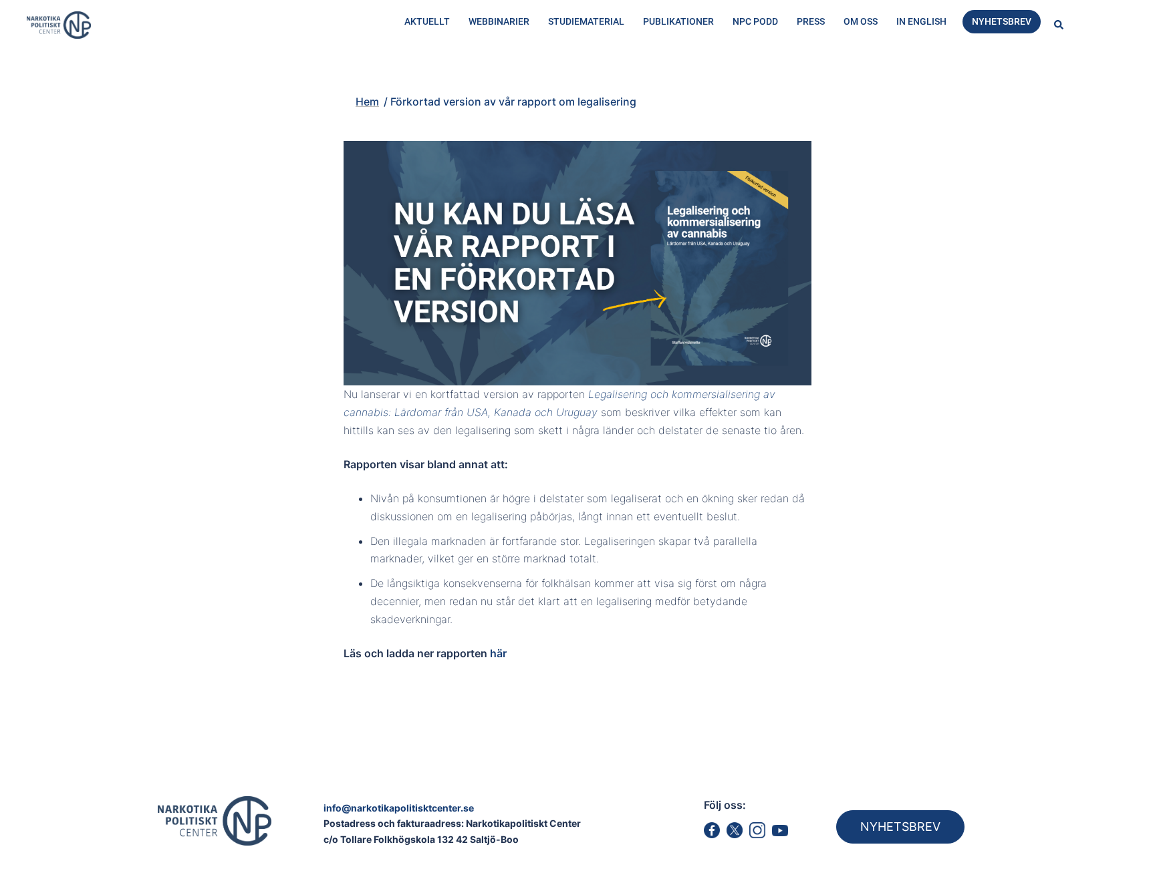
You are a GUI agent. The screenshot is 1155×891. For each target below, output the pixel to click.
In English (921, 21)
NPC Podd (755, 21)
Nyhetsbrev (1001, 21)
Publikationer (678, 21)
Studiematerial (586, 21)
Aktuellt (427, 21)
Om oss (861, 21)
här (498, 653)
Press (811, 21)
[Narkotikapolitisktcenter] (59, 24)
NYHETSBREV (900, 827)
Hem (305, 78)
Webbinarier (499, 21)
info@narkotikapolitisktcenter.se (399, 808)
